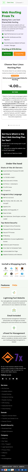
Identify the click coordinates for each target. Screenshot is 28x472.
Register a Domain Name (9, 415)
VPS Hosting (5, 403)
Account (19, 2)
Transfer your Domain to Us (10, 418)
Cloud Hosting (6, 408)
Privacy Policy (6, 450)
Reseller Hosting (7, 400)
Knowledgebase (6, 458)
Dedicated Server (7, 405)
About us (4, 438)
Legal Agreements (7, 447)
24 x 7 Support (6, 444)
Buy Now (15, 92)
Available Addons (7, 391)
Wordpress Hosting (7, 397)
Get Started (7, 54)
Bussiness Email (6, 428)
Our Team (5, 441)
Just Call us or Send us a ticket (13, 153)
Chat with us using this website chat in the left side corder (13, 149)
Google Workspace (7, 431)
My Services (5, 388)
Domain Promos (6, 421)
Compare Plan (19, 54)
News (3, 455)
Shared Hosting (6, 394)
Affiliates (4, 453)
